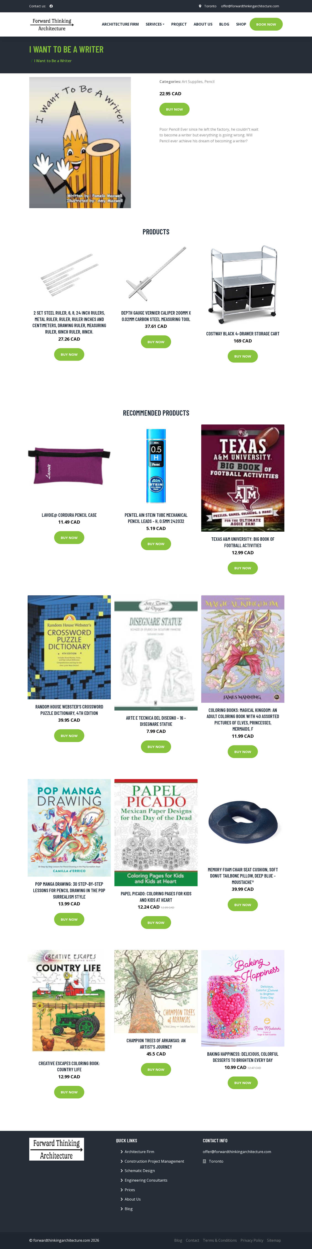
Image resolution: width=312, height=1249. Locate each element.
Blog (224, 24)
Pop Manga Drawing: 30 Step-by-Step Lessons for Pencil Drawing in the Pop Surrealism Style (69, 890)
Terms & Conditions (220, 1240)
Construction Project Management (154, 1161)
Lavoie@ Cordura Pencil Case (69, 515)
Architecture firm (120, 24)
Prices (130, 1189)
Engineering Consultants (146, 1180)
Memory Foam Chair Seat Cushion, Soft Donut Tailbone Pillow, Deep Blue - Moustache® (243, 876)
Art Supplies (192, 81)
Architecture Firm (139, 1151)
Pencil (209, 81)
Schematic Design (140, 1170)
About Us (203, 24)
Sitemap (274, 1240)
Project (179, 24)
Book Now (266, 24)
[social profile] (51, 6)
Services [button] (154, 24)
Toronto (210, 6)
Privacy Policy (252, 1240)
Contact (192, 1240)
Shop (241, 24)
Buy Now (174, 109)
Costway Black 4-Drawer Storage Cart (243, 333)
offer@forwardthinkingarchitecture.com (250, 6)
